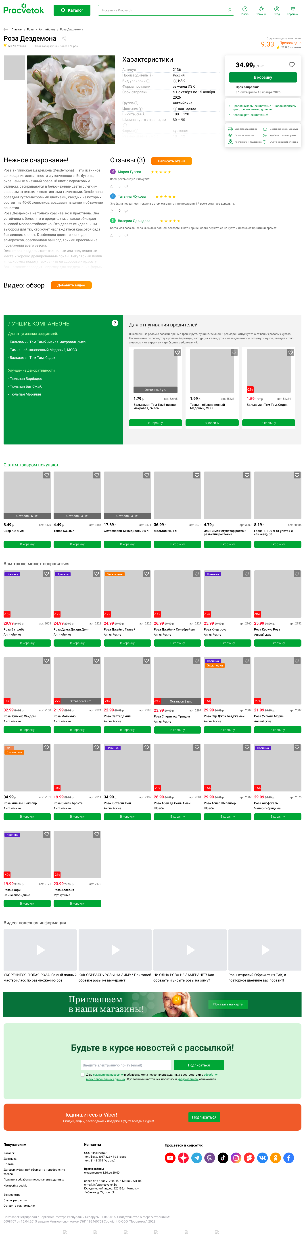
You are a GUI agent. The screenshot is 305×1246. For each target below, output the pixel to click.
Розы (30, 29)
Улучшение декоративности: (32, 370)
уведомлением (188, 1079)
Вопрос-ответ (13, 1194)
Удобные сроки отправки (282, 135)
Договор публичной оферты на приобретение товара (34, 1172)
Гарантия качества (244, 135)
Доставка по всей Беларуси (282, 129)
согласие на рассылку (108, 1074)
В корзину (263, 77)
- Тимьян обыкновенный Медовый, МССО (42, 350)
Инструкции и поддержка (247, 142)
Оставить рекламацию (19, 1205)
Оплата (9, 1164)
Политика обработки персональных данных (34, 1179)
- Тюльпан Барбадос (25, 379)
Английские (47, 29)
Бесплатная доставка (246, 129)
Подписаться (199, 1065)
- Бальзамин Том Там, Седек (31, 357)
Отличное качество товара (282, 142)
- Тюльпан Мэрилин (24, 394)
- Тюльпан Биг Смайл (25, 386)
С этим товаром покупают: (32, 465)
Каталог (9, 1153)
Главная (16, 29)
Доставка (10, 1158)
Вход (277, 14)
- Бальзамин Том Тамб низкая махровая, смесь (48, 342)
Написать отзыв (171, 161)
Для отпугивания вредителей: (33, 334)
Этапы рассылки (15, 1200)
